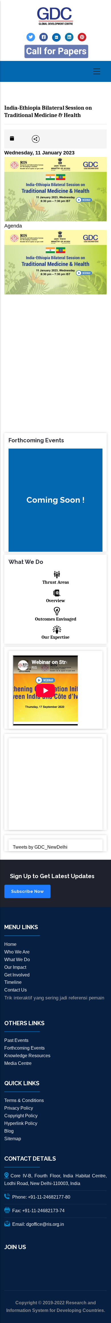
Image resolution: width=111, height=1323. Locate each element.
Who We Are (17, 952)
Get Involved (17, 974)
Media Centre (18, 1063)
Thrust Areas (55, 582)
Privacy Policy (18, 1108)
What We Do (17, 959)
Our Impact (15, 967)
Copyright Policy (21, 1115)
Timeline (13, 982)
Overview (55, 600)
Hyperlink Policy (20, 1123)
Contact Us (15, 990)
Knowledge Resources (27, 1055)
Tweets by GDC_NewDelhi (40, 847)
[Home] (55, 16)
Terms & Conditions (24, 1100)
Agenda (13, 226)
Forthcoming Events (24, 1048)
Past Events (16, 1040)
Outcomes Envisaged (55, 619)
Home (10, 944)
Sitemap (12, 1138)
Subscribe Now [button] (27, 891)
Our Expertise (55, 637)
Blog (9, 1131)
